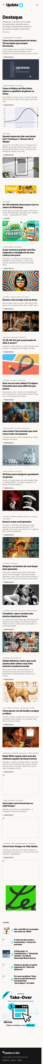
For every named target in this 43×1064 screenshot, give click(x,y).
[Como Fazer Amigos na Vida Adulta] (21, 870)
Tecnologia (24, 708)
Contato (19, 1060)
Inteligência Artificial (19, 753)
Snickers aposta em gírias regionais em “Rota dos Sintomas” (25, 967)
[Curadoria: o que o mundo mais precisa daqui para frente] (21, 642)
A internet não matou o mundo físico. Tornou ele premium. (25, 942)
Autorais (6, 297)
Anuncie (13, 1060)
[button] (4, 4)
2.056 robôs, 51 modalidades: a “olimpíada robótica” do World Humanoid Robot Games (26, 954)
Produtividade (32, 610)
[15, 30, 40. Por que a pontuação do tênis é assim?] (21, 364)
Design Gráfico (8, 37)
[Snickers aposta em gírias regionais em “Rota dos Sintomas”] (6, 967)
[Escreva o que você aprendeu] (21, 547)
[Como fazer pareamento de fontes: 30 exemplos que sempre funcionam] (21, 69)
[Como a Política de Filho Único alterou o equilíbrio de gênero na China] (21, 117)
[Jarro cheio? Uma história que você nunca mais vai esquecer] (21, 455)
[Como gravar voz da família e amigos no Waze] (21, 737)
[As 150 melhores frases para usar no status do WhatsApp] (21, 231)
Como (10, 708)
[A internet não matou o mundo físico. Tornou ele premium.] (6, 942)
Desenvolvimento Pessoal (20, 516)
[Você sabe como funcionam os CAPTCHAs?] (21, 827)
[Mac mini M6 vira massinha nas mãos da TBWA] (6, 930)
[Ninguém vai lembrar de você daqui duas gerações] (21, 594)
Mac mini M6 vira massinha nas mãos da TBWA (26, 930)
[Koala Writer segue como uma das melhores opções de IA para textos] (21, 784)
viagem (31, 708)
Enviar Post (6, 1060)
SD (20, 658)
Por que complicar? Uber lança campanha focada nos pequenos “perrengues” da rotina (25, 979)
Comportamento (9, 85)
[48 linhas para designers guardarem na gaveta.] (21, 500)
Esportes (22, 337)
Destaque (18, 37)
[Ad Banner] (20, 189)
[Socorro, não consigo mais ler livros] (21, 321)
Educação (14, 337)
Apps (5, 708)
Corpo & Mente (8, 247)
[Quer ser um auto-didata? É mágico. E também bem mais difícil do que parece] (21, 412)
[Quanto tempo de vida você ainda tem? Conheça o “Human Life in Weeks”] (21, 167)
